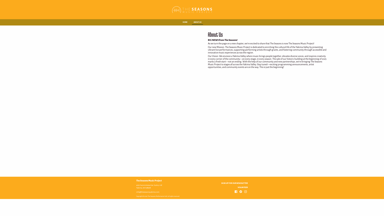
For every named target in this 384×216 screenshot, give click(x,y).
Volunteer (243, 187)
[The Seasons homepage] (192, 9)
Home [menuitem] (185, 22)
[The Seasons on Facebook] (236, 191)
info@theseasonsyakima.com (147, 192)
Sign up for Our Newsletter (234, 183)
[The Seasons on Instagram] (245, 191)
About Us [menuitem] (197, 22)
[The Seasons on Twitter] (240, 191)
